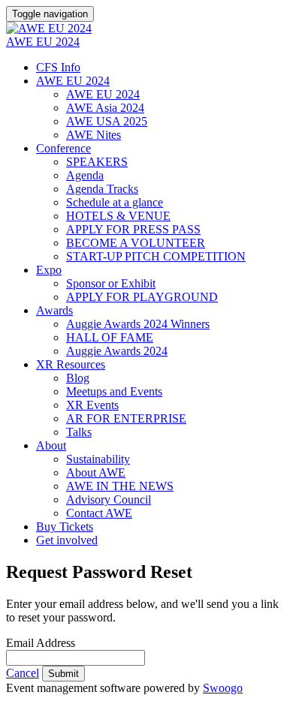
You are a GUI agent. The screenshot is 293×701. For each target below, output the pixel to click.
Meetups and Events (114, 391)
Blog (77, 378)
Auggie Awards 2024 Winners (138, 323)
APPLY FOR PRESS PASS (133, 229)
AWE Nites (93, 134)
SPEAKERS (97, 161)
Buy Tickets (64, 526)
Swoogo (223, 687)
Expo (49, 269)
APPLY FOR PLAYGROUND (142, 296)
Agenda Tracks (102, 188)
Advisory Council (108, 499)
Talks (79, 432)
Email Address (40, 642)
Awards (54, 310)
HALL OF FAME (109, 337)
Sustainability (98, 459)
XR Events (92, 405)
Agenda (85, 175)
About (51, 445)
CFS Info (58, 67)
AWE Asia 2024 (105, 107)
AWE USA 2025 (106, 121)
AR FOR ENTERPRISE (126, 418)
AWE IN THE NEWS (120, 486)
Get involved (67, 540)
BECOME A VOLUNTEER (135, 242)
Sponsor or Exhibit (111, 283)
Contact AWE (99, 513)
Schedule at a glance (114, 202)
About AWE (95, 472)
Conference (63, 148)
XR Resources (70, 364)
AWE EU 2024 (43, 41)
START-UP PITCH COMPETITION (156, 256)
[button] (22, 672)
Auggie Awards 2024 (117, 350)
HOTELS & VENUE (118, 215)
